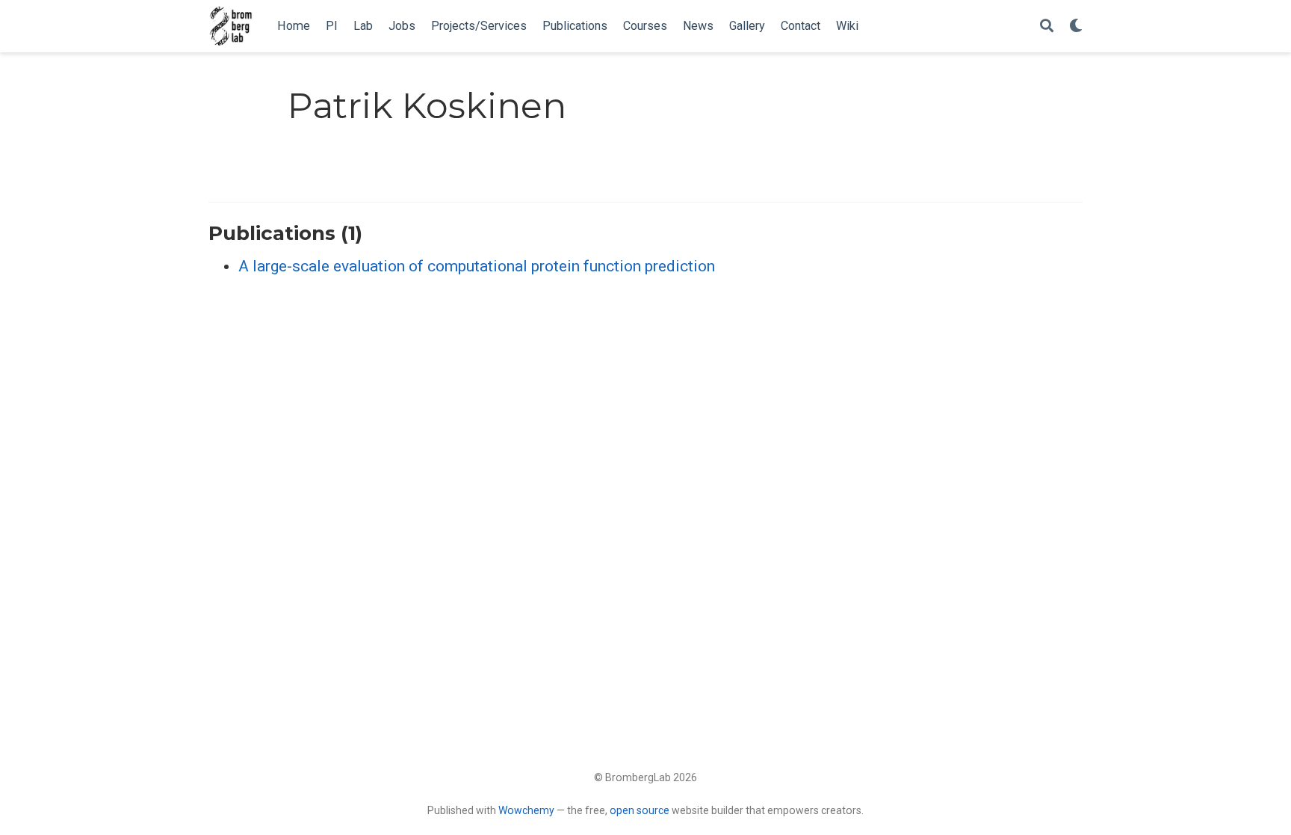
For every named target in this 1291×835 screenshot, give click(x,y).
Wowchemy (526, 810)
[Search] (1046, 26)
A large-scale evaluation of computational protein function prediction (476, 266)
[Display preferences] (1076, 26)
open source (639, 810)
